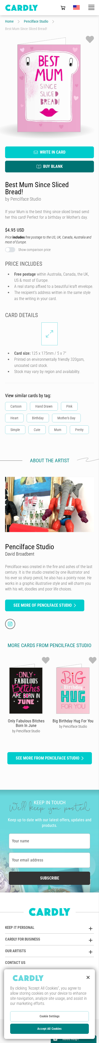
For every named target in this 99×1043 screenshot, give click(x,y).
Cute (37, 430)
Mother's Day (66, 418)
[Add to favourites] (90, 39)
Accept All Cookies (49, 1029)
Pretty (79, 430)
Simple (15, 430)
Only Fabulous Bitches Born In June (26, 723)
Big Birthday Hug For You (73, 721)
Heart (14, 418)
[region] (49, 1004)
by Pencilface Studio (26, 731)
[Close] (88, 977)
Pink (69, 406)
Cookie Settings (50, 1016)
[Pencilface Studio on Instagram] (10, 624)
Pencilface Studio (36, 21)
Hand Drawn (44, 406)
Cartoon (16, 406)
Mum (57, 430)
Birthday (38, 418)
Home (9, 21)
